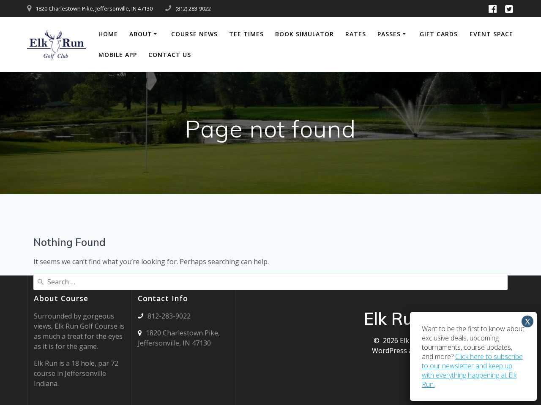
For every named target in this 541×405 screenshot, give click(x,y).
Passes (389, 34)
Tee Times (246, 34)
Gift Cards (439, 34)
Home (108, 34)
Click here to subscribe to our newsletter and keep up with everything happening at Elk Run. (472, 370)
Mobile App (117, 55)
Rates (355, 34)
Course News (194, 34)
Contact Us (169, 55)
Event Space (491, 34)
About (140, 34)
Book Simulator (304, 34)
